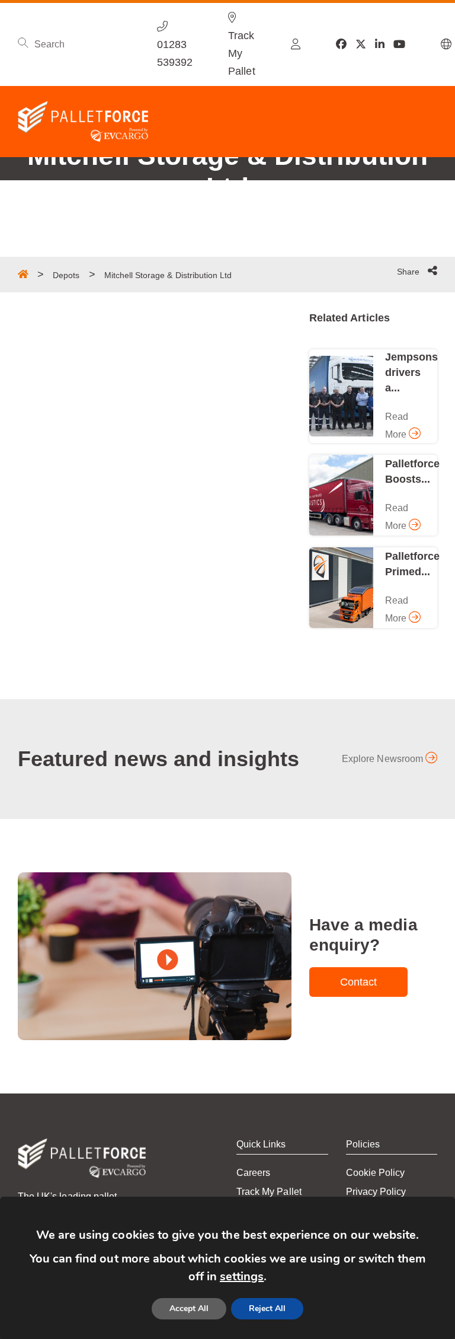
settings (242, 1276)
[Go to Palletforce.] (23, 274)
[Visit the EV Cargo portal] (295, 44)
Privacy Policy (376, 1192)
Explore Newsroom (383, 759)
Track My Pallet (269, 1192)
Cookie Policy (375, 1173)
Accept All (189, 1308)
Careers (253, 1173)
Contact (358, 982)
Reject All (267, 1308)
